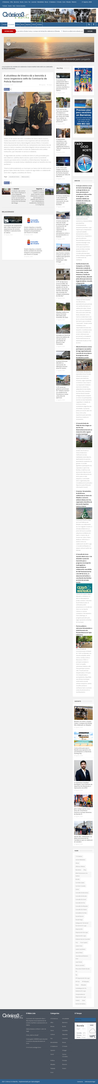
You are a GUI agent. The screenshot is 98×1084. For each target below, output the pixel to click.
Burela (21, 2)
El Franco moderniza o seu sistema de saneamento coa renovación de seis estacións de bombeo (62, 200)
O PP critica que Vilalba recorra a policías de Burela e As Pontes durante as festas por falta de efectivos (63, 172)
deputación (79, 929)
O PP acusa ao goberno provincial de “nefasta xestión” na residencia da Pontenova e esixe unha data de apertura (62, 392)
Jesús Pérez (79, 952)
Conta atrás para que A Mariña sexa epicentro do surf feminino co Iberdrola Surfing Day (82, 750)
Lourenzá (33, 2)
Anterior (16, 189)
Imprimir (43, 85)
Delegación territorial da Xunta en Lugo (82, 924)
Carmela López (80, 882)
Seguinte (39, 189)
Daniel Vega (79, 919)
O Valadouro (52, 2)
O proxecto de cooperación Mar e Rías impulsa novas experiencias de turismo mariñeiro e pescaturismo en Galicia (13, 229)
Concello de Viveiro (14, 176)
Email (50, 85)
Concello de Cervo (81, 899)
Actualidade (11, 24)
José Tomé (79, 962)
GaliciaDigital (35, 1081)
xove (83, 1000)
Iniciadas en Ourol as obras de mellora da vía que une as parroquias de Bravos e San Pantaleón (63, 339)
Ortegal (64, 1050)
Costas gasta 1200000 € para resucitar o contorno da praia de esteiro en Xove (36, 1041)
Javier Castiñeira (80, 949)
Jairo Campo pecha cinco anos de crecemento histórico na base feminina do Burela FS (82, 811)
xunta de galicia (80, 1003)
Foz (29, 2)
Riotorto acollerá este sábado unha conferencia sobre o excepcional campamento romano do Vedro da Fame (62, 31)
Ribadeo (68, 2)
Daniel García (79, 916)
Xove (14, 6)
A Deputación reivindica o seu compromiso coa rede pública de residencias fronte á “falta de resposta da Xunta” (63, 144)
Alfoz (11, 2)
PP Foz (78, 981)
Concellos (65, 1030)
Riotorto (74, 2)
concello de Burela (81, 896)
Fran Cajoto (83, 942)
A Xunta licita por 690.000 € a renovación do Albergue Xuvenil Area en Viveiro (62, 364)
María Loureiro (25, 176)
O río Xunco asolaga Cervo (33, 1047)
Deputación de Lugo (82, 932)
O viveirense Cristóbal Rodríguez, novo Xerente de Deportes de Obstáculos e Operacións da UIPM (83, 785)
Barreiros (16, 2)
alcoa (77, 863)
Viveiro (10, 6)
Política (18, 24)
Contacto (39, 24)
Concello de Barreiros (82, 892)
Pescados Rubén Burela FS (83, 970)
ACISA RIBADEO (80, 859)
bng (85, 870)
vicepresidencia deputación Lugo (81, 996)
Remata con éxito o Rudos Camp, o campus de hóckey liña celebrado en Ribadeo (83, 723)
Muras (46, 2)
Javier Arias (79, 946)
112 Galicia (79, 856)
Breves (22, 24)
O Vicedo (59, 2)
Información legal (90, 1081)
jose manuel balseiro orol (82, 957)
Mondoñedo (40, 2)
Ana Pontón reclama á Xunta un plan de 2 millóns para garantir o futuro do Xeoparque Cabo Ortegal (63, 257)
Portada (5, 24)
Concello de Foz (80, 903)
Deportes (28, 24)
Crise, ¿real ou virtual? (32, 1035)
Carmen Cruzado (80, 886)
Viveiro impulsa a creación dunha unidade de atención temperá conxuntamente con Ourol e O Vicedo (33, 229)
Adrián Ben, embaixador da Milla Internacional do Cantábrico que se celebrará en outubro (83, 839)
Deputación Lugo (81, 936)
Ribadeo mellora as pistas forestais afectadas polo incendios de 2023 (62, 314)
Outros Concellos (20, 6)
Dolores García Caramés (83, 939)
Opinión (52, 1050)
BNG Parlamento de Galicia (81, 874)
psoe (77, 985)
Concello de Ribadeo (82, 906)
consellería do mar (81, 913)
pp (76, 975)
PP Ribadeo (85, 981)
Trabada (4, 6)
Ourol (63, 2)
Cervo (25, 2)
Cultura (34, 24)
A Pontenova (5, 2)
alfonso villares (80, 866)
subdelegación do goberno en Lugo (81, 989)
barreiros (78, 870)
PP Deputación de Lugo (83, 978)
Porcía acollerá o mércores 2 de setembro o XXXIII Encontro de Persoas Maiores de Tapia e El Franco (84, 630)
